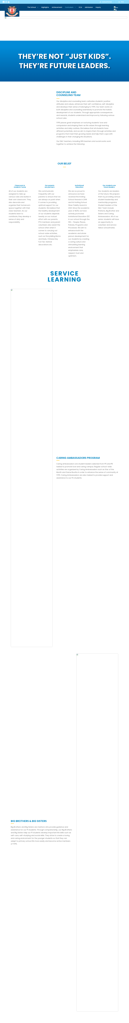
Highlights (45, 7)
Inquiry (98, 7)
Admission (89, 7)
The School (31, 7)
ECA (80, 7)
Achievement (57, 7)
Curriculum (69, 7)
